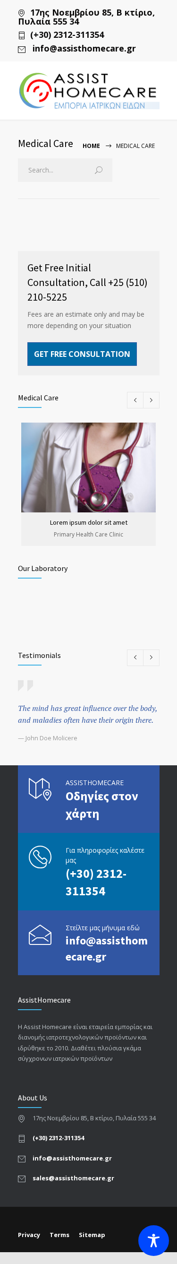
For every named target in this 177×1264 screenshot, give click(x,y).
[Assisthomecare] (89, 91)
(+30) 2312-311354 (67, 34)
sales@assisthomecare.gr (73, 1178)
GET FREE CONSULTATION (82, 354)
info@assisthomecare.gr (83, 48)
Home (91, 146)
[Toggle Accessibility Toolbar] (153, 1240)
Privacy (29, 1234)
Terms (59, 1234)
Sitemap (92, 1234)
